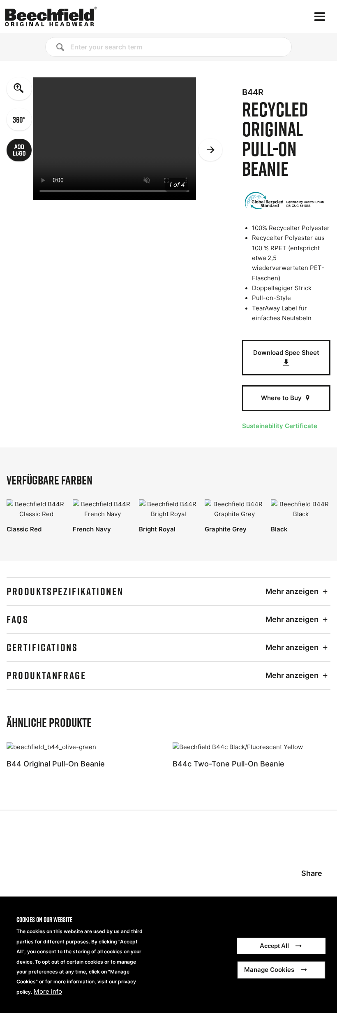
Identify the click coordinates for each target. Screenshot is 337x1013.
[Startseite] (51, 16)
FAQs (17, 619)
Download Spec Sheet (286, 352)
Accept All (274, 945)
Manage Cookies (269, 969)
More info (48, 991)
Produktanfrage (46, 675)
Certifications (42, 647)
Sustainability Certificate (279, 426)
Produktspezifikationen (65, 591)
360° (19, 119)
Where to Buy (282, 398)
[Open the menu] (319, 17)
